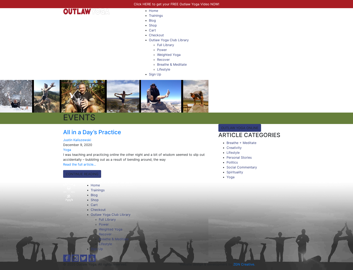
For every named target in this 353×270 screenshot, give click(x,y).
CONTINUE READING (82, 174)
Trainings (156, 15)
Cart (152, 30)
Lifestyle (163, 69)
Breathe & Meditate (172, 64)
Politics (232, 162)
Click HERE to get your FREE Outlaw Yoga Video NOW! (176, 4)
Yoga (67, 150)
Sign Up (155, 74)
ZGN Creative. (244, 264)
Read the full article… (79, 164)
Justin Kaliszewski (77, 140)
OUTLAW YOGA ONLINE (239, 128)
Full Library (165, 45)
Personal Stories (239, 157)
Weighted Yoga (169, 55)
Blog (152, 20)
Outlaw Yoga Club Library (169, 40)
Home (153, 11)
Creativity (234, 148)
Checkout (156, 35)
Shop (153, 25)
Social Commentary (242, 167)
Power (162, 50)
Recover (163, 60)
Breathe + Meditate (241, 143)
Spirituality (235, 172)
